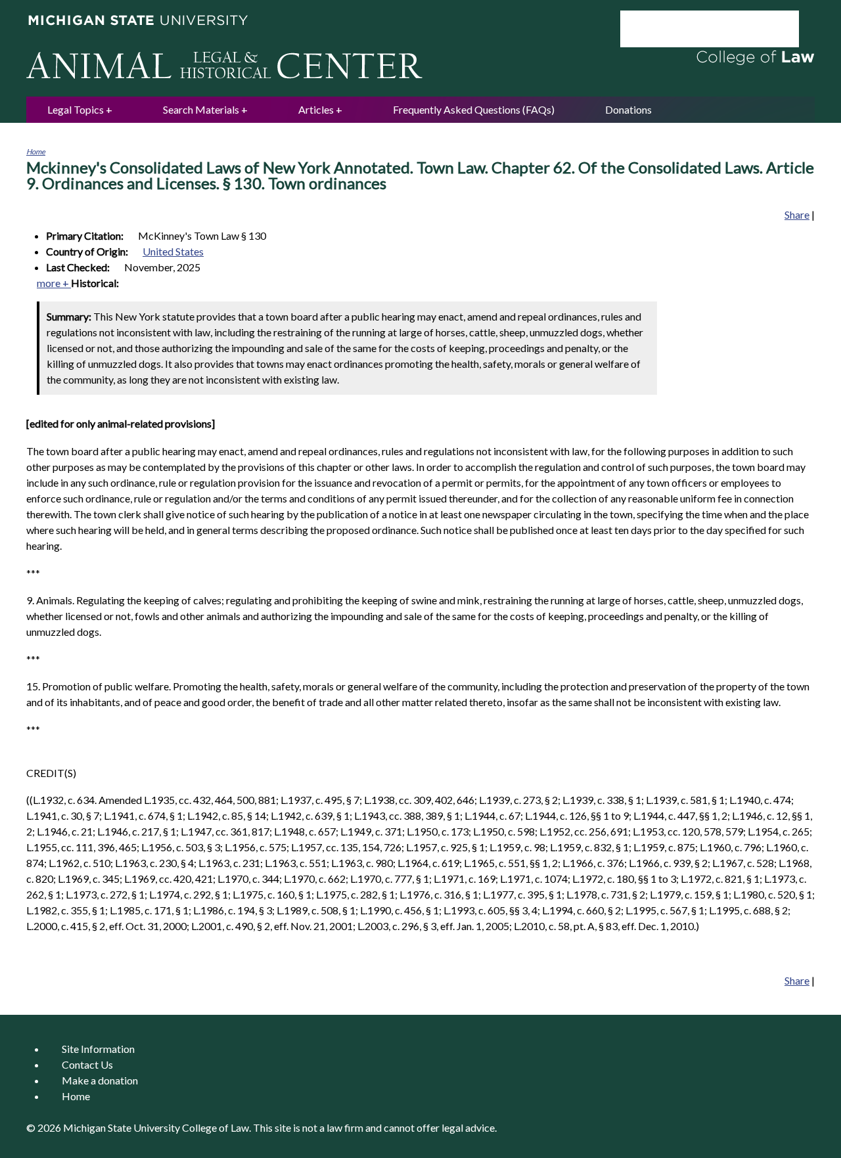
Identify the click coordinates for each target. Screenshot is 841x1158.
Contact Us (87, 1064)
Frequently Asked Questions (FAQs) (474, 109)
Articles (316, 109)
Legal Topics (75, 109)
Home (35, 151)
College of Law (215, 1127)
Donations (628, 109)
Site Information (98, 1048)
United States (173, 251)
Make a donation (100, 1080)
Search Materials (201, 109)
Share (796, 214)
